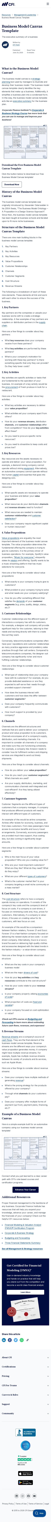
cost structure (12, 899)
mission (14, 560)
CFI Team (16, 45)
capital (16, 474)
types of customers (37, 876)
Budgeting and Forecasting (17, 1238)
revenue (19, 1080)
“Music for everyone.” (24, 557)
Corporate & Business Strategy (19, 1233)
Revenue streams (10, 1037)
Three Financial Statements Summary (22, 1243)
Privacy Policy (8, 1504)
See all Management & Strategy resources (22, 1248)
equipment (29, 468)
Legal (46, 1504)
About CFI (7, 1358)
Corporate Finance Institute (8, 4)
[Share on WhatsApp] (22, 1341)
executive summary (22, 101)
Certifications (9, 1367)
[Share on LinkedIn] (4, 1341)
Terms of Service (35, 1504)
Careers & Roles (10, 1395)
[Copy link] (28, 1341)
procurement (11, 387)
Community (8, 1414)
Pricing (5, 1376)
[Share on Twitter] (16, 1341)
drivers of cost (30, 972)
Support (6, 1404)
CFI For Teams (9, 1386)
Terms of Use (21, 1504)
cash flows (7, 1040)
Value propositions (10, 538)
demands (20, 601)
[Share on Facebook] (10, 1341)
